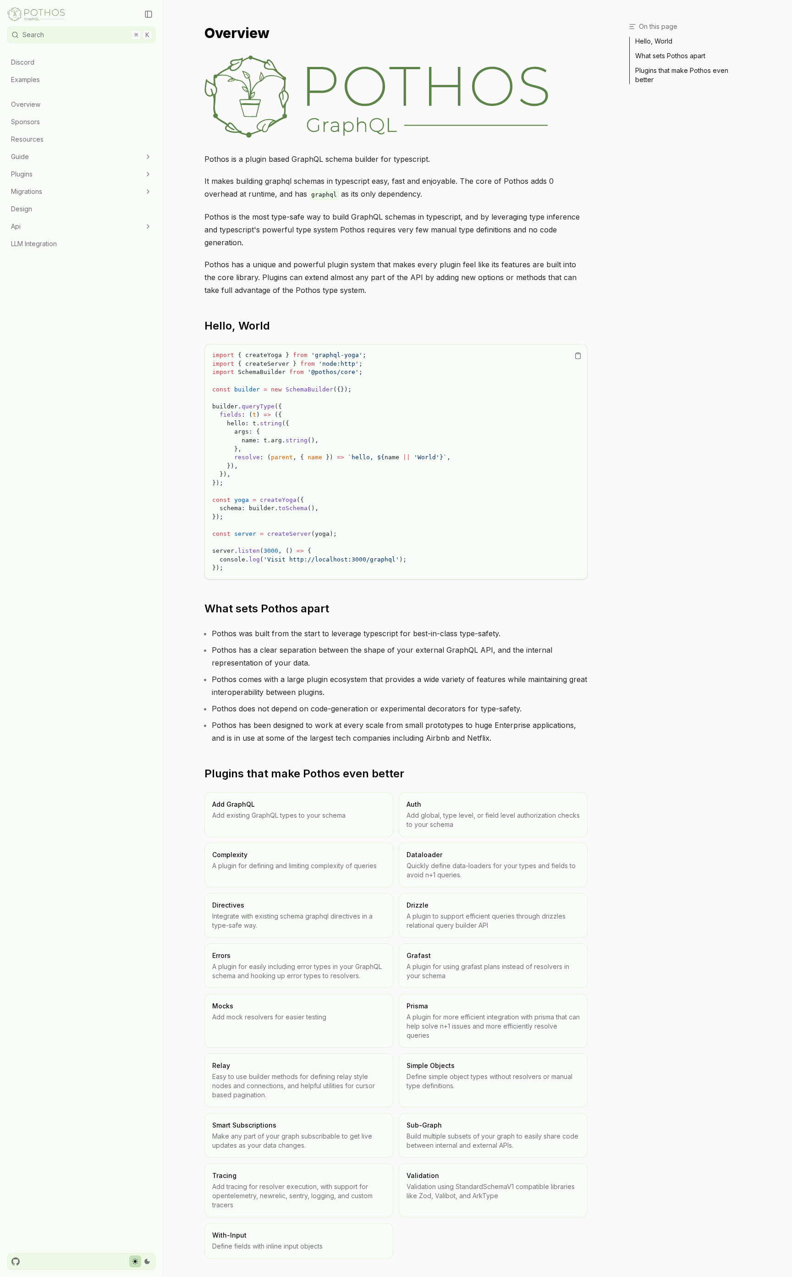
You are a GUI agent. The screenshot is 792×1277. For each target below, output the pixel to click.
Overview (25, 104)
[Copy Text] (577, 355)
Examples (25, 79)
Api (16, 226)
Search (85, 35)
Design (21, 209)
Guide (20, 156)
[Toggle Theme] (141, 1261)
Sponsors (25, 122)
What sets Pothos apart (266, 608)
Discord (22, 62)
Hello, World (237, 325)
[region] (396, 462)
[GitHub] (15, 1261)
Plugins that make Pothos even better (304, 773)
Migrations (26, 191)
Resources (27, 139)
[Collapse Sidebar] (148, 14)
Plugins (22, 174)
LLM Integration (34, 244)
